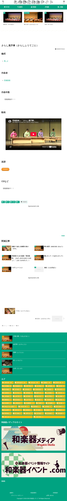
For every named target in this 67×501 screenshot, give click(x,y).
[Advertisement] (33, 38)
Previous (1, 20)
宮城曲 (13, 201)
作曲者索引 (33, 492)
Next (66, 20)
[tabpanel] (13, 19)
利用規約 (55, 492)
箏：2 (6, 61)
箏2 (8, 201)
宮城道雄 (7, 80)
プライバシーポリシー (17, 495)
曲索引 (11, 492)
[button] (61, 330)
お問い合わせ (50, 495)
